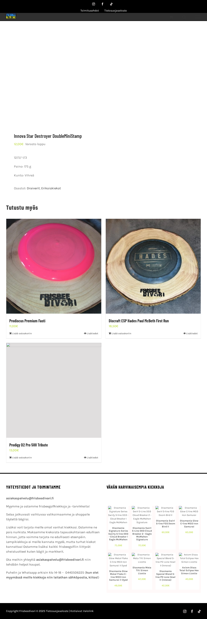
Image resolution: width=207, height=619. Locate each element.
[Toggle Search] (184, 17)
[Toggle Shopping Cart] (171, 17)
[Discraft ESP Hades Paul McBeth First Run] (153, 266)
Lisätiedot (92, 333)
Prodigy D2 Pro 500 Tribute (28, 444)
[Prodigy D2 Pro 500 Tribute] (53, 390)
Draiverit (33, 188)
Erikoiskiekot (51, 188)
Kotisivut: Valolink (82, 611)
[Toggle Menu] (198, 17)
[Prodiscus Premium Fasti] (53, 266)
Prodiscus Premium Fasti (27, 320)
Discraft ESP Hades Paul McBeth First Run (139, 320)
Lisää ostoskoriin (22, 333)
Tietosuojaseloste (57, 611)
